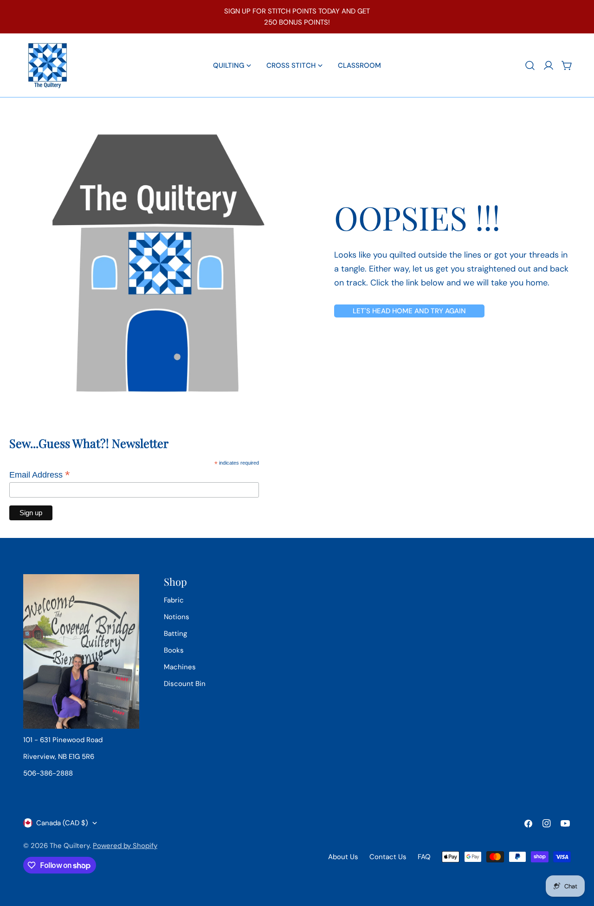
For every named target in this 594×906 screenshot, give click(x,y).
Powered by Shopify (125, 845)
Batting (175, 633)
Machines (180, 667)
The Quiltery (70, 845)
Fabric (174, 600)
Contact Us (388, 856)
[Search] (530, 65)
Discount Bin (185, 683)
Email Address (39, 475)
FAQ (424, 856)
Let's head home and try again (409, 311)
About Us (343, 856)
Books (174, 650)
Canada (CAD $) (62, 823)
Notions (176, 616)
